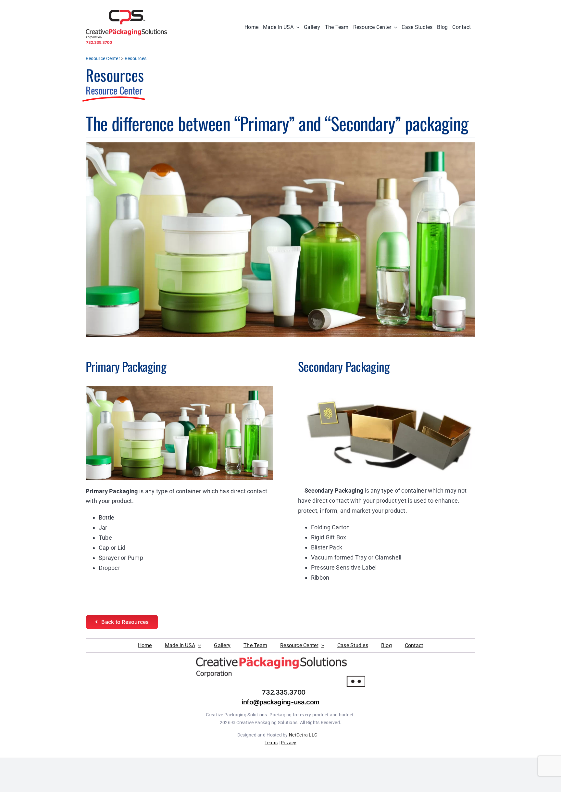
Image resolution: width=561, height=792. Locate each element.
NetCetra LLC (303, 734)
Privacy (288, 742)
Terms (271, 742)
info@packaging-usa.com (280, 702)
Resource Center (103, 58)
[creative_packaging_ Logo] (126, 12)
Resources (135, 58)
